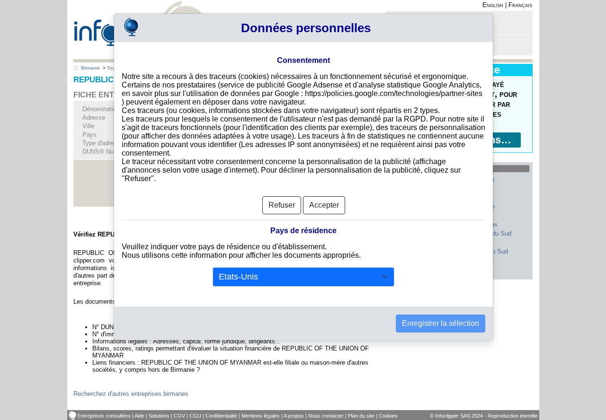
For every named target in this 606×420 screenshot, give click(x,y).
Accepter (324, 205)
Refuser (281, 205)
